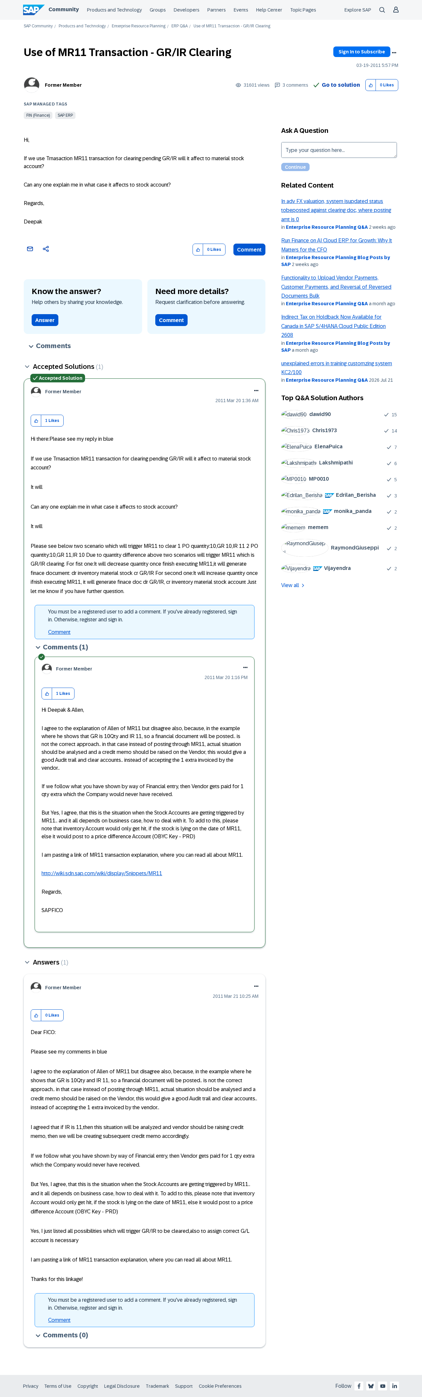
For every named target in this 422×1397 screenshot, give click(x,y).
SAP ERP (65, 115)
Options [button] (394, 52)
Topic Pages (303, 10)
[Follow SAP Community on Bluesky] (371, 1386)
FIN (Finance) (38, 115)
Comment (249, 250)
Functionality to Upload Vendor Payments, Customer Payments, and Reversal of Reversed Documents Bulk (336, 287)
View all (290, 585)
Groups (158, 10)
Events (241, 10)
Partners (216, 10)
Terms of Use (58, 1386)
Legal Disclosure (122, 1386)
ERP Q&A (179, 26)
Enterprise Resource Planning (139, 26)
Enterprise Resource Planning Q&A (327, 227)
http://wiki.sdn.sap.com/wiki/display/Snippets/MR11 (102, 873)
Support (184, 1386)
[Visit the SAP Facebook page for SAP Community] (359, 1386)
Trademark (157, 1386)
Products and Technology (114, 10)
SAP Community (38, 26)
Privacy (30, 1386)
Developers (186, 10)
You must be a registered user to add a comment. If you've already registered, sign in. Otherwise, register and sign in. (142, 615)
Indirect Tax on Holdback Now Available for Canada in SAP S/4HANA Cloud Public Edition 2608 (333, 326)
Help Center (269, 10)
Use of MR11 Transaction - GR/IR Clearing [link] (232, 26)
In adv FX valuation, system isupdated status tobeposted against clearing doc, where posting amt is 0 (336, 210)
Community (63, 9)
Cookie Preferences (220, 1386)
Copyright (87, 1386)
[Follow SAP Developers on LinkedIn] (394, 1386)
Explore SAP (358, 10)
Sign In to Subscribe (362, 51)
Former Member (63, 85)
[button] (371, 85)
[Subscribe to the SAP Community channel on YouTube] (382, 1386)
